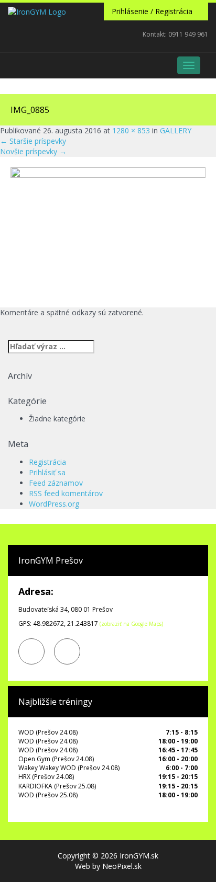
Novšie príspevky (33, 151)
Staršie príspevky (33, 141)
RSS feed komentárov (66, 493)
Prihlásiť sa (47, 472)
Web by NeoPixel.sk (108, 866)
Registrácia (47, 462)
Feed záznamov (56, 483)
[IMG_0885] (108, 231)
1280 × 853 (131, 130)
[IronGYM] (37, 41)
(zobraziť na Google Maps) (131, 623)
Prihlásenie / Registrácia (153, 11)
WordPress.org (54, 504)
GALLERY (175, 130)
